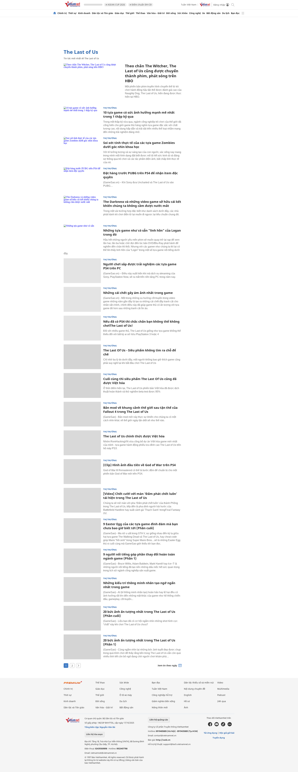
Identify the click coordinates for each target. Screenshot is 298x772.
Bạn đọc (235, 13)
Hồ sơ (187, 701)
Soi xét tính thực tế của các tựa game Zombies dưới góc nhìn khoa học (139, 145)
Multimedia (223, 688)
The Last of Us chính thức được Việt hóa (134, 436)
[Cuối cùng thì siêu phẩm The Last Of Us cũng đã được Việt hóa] (82, 385)
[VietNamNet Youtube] (216, 725)
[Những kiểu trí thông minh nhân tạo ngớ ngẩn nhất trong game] (82, 589)
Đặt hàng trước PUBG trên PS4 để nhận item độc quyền (140, 175)
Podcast (221, 695)
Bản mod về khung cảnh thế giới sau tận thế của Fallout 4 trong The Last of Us (140, 410)
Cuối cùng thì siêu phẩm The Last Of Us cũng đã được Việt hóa (139, 381)
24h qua (221, 701)
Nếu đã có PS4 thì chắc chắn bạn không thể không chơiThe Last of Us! (141, 323)
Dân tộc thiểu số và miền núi (199, 682)
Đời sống (171, 13)
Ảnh (186, 707)
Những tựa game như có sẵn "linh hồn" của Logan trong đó (142, 232)
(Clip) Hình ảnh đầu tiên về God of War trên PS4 (139, 465)
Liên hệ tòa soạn (94, 734)
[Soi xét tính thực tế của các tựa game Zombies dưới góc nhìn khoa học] (82, 149)
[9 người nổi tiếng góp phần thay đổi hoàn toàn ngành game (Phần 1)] (82, 560)
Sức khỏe (182, 13)
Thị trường (110, 108)
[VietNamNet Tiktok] (223, 725)
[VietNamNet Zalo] (230, 725)
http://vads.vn (163, 739)
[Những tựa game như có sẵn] (82, 237)
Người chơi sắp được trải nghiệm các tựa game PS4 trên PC (139, 266)
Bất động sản (213, 13)
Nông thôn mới (160, 707)
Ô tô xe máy (126, 695)
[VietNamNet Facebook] (210, 725)
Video (220, 682)
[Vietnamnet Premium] (73, 683)
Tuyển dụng (219, 737)
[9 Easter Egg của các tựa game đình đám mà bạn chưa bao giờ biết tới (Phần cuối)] (82, 530)
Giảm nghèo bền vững (163, 701)
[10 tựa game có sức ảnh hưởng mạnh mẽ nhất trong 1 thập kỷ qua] (82, 119)
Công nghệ (195, 13)
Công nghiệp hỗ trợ (162, 695)
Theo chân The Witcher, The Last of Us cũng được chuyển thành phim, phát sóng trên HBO (151, 73)
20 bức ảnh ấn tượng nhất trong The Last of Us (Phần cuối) (139, 614)
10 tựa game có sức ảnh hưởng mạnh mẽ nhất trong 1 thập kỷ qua (139, 114)
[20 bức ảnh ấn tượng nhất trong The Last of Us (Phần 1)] (82, 646)
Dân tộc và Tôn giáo (102, 13)
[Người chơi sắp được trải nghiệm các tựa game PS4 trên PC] (82, 270)
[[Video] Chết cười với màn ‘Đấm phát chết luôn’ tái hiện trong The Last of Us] (82, 500)
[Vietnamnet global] (204, 5)
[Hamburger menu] (243, 13)
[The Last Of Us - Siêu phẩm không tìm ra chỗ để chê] (82, 356)
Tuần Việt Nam (188, 4)
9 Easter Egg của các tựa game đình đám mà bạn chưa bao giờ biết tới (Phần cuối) (140, 526)
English (188, 695)
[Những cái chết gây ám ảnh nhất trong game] (82, 299)
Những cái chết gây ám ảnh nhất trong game (138, 293)
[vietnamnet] (73, 7)
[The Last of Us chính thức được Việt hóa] (82, 442)
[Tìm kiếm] (232, 4)
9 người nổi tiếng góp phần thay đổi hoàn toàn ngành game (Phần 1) (139, 556)
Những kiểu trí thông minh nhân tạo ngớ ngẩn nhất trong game (139, 585)
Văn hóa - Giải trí (156, 13)
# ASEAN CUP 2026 (115, 4)
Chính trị (62, 13)
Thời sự (72, 13)
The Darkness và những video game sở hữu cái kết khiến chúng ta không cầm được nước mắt (142, 204)
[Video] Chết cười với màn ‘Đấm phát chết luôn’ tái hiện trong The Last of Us (140, 496)
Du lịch (225, 13)
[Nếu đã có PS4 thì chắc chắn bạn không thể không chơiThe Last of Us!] (82, 328)
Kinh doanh (84, 13)
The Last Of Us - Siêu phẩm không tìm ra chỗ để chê (139, 352)
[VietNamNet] (54, 13)
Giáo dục (119, 13)
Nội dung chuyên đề (194, 688)
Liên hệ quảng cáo (158, 719)
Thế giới (130, 13)
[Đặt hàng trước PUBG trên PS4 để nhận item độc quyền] (82, 179)
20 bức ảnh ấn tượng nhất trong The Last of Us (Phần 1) (139, 642)
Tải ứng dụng (210, 732)
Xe (203, 13)
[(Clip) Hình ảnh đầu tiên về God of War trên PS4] (82, 471)
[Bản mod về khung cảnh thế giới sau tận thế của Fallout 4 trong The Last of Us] (82, 414)
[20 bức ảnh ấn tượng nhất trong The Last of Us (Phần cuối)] (82, 618)
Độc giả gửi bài (226, 732)
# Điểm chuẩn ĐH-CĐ (141, 4)
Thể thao (140, 13)
